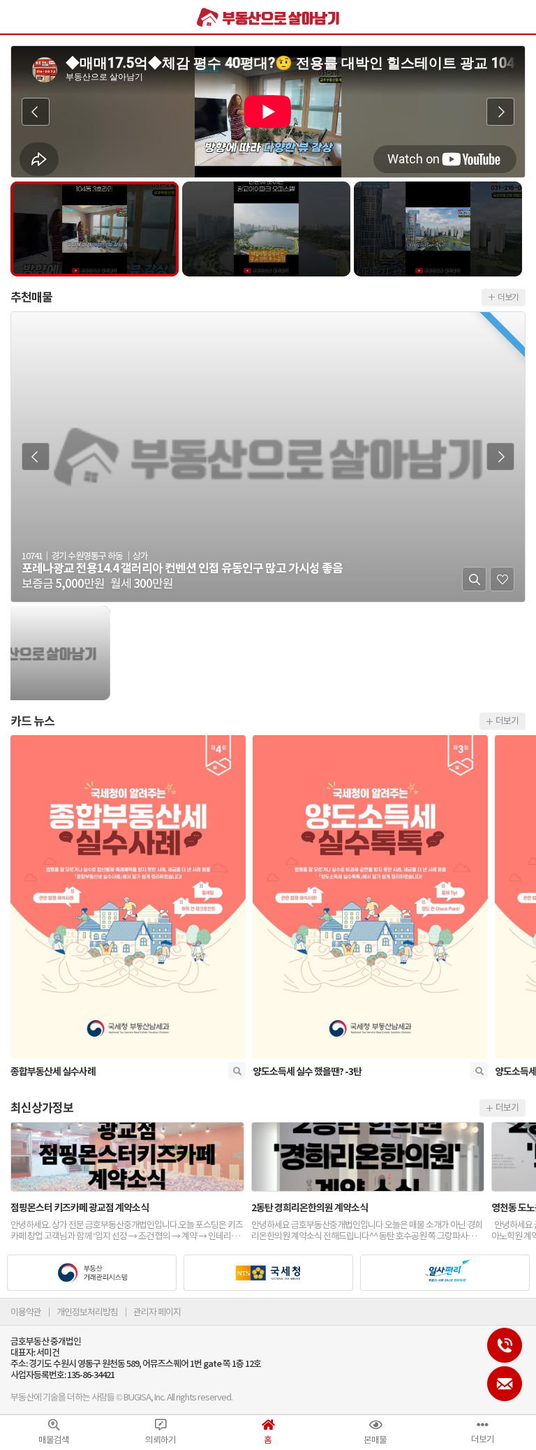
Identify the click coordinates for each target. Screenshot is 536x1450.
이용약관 (25, 1312)
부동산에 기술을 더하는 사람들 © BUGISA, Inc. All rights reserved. (121, 1397)
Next (500, 112)
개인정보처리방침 (87, 1312)
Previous (36, 112)
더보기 (507, 720)
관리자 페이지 (157, 1312)
